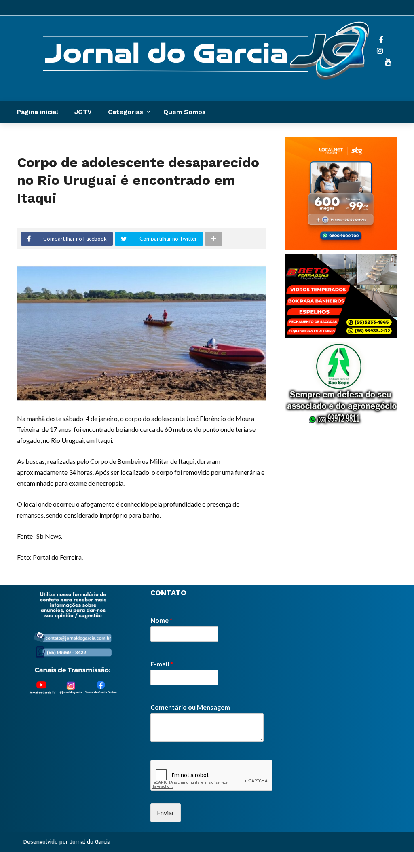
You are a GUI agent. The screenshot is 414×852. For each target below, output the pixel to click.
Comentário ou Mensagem (190, 707)
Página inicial (37, 112)
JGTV (83, 112)
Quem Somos (184, 112)
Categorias (125, 112)
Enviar (165, 812)
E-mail (161, 664)
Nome (161, 620)
